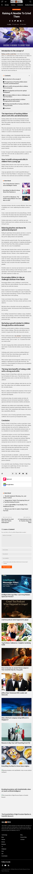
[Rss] (8, 865)
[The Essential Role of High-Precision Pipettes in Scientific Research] (16, 803)
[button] (3, 2)
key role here (18, 336)
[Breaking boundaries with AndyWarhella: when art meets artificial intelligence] (16, 778)
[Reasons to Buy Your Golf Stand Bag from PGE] (16, 732)
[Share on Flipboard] (15, 21)
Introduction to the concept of (12, 79)
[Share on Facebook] (10, 21)
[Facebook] (2, 865)
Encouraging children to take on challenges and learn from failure (16, 95)
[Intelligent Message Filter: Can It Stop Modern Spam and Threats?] (16, 584)
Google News (10, 484)
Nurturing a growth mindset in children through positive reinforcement (14, 100)
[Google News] (4, 484)
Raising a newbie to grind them (9, 54)
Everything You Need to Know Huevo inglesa (15, 766)
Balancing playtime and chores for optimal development (15, 91)
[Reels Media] (16, 1)
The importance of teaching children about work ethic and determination (15, 82)
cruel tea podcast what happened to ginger (15, 620)
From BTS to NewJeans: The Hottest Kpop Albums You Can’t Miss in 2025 (12, 198)
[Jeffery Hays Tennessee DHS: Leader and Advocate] (16, 682)
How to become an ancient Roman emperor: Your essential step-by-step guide (15, 669)
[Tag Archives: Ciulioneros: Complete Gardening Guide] (16, 632)
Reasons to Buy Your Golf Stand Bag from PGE (16, 743)
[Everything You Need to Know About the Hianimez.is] (26, 191)
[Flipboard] (4, 479)
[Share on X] (12, 21)
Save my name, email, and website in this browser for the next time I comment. (15, 562)
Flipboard (9, 479)
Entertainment (16, 9)
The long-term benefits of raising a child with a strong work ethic (16, 104)
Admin (9, 24)
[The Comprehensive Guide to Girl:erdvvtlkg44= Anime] (26, 185)
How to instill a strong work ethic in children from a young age (15, 87)
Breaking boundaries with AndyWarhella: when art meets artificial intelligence (16, 790)
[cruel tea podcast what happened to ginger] (16, 609)
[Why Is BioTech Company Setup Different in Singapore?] (16, 707)
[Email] (18, 21)
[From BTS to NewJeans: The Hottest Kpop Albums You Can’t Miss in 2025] (26, 198)
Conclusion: (8, 108)
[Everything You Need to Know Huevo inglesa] (16, 755)
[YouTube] (5, 865)
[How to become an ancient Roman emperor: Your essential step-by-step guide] (16, 657)
